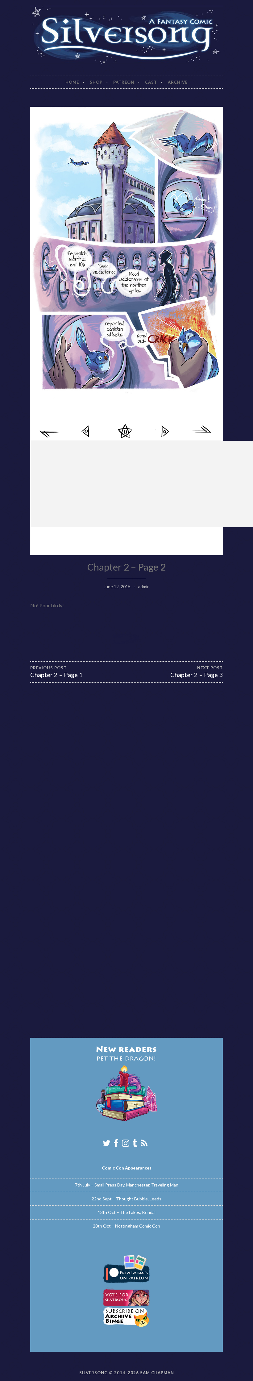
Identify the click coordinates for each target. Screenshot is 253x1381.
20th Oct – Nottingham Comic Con (126, 1225)
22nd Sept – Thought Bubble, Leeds (126, 1198)
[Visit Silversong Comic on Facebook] (116, 1144)
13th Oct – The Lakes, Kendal (127, 1212)
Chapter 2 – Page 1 (56, 671)
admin (144, 586)
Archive (178, 82)
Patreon (123, 82)
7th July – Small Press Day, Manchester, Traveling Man (126, 1184)
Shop (96, 82)
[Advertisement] (141, 484)
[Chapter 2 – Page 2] (126, 398)
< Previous (86, 431)
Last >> (201, 431)
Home (72, 82)
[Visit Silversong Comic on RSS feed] (144, 1144)
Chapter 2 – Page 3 (196, 671)
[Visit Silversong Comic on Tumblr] (134, 1144)
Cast (151, 82)
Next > (164, 431)
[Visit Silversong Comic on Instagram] (125, 1144)
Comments (125, 432)
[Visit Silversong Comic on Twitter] (106, 1144)
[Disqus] (126, 782)
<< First (49, 431)
